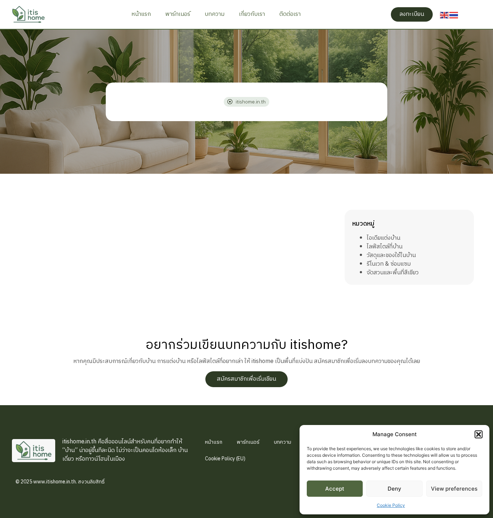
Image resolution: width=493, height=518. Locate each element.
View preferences (454, 488)
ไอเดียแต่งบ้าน (383, 238)
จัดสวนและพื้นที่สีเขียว (393, 273)
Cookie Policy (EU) (225, 459)
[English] (444, 14)
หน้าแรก (141, 14)
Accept (334, 488)
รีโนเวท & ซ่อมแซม (389, 264)
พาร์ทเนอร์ (177, 14)
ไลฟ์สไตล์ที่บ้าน (384, 247)
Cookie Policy (391, 505)
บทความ (214, 14)
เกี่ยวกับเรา (252, 14)
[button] (478, 434)
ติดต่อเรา (290, 14)
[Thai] (454, 14)
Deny (394, 488)
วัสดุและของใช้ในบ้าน (391, 255)
